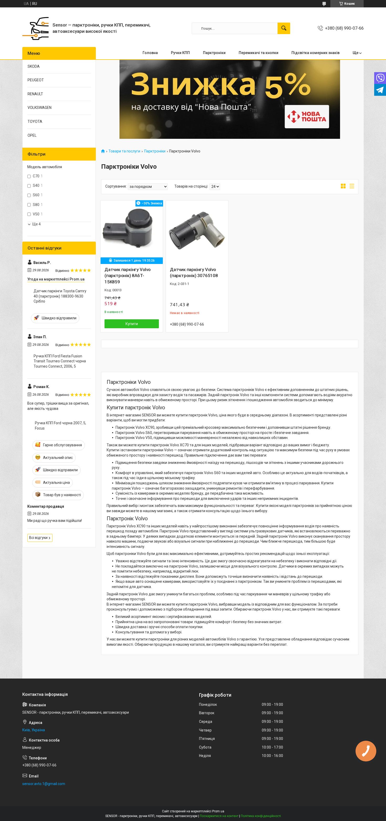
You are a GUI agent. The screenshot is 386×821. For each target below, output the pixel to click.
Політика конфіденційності (261, 816)
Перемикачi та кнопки (258, 53)
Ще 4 (36, 224)
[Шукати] (284, 28)
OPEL (32, 135)
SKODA (34, 66)
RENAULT (35, 94)
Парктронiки (214, 53)
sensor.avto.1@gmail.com (43, 784)
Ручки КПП (180, 53)
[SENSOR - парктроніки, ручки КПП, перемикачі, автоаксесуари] (35, 28)
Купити (132, 324)
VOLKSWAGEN (39, 107)
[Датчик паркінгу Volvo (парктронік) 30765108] (197, 231)
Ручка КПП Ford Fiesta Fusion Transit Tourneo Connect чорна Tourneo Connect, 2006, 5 (60, 361)
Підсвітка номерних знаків (315, 53)
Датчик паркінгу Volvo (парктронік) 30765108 (194, 272)
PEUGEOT (36, 80)
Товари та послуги (124, 151)
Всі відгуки (38, 538)
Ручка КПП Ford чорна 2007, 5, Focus (60, 425)
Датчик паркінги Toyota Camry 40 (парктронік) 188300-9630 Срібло (60, 296)
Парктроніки (154, 151)
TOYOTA (35, 121)
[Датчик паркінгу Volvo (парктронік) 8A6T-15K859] (132, 231)
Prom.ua (218, 811)
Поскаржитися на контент (219, 816)
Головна (150, 53)
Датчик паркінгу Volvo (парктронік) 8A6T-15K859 (128, 276)
